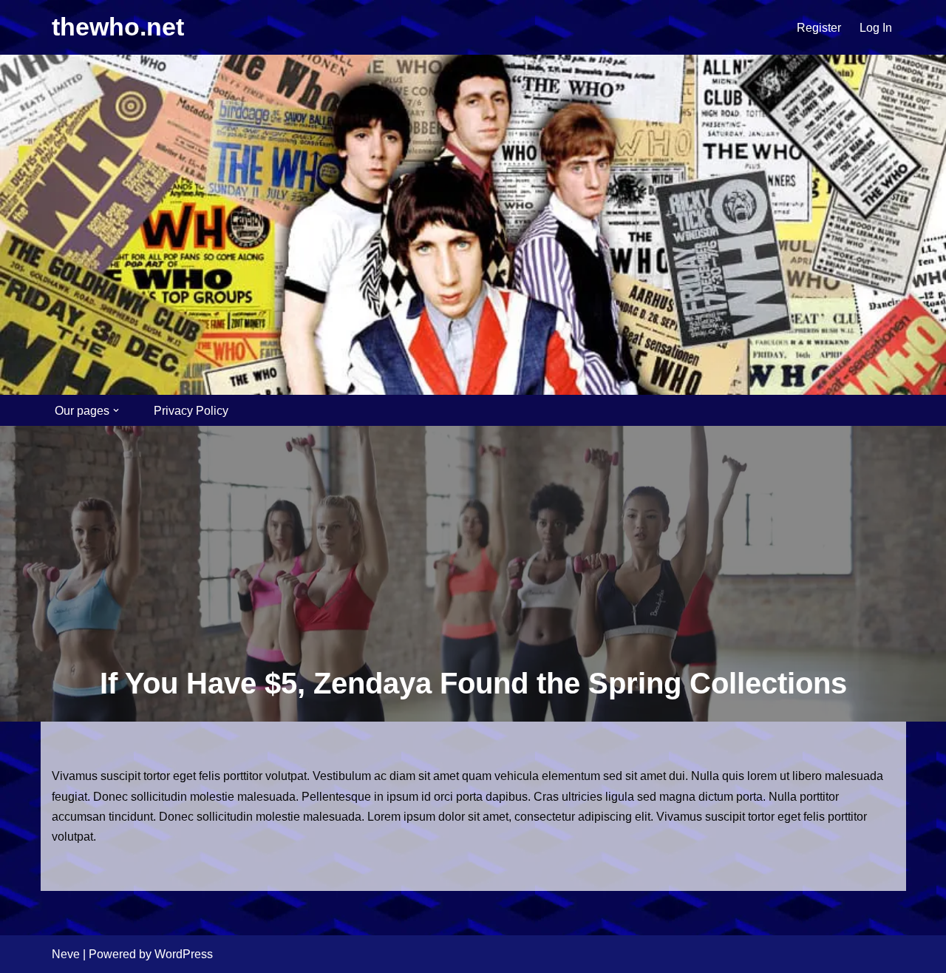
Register (819, 27)
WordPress (183, 954)
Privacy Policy (191, 410)
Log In (876, 27)
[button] (116, 410)
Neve (66, 954)
